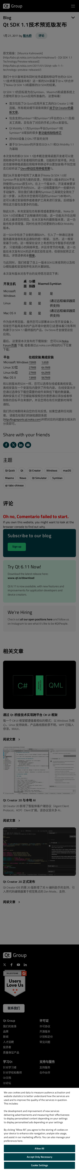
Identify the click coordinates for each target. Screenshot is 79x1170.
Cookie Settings (39, 1165)
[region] (39, 1129)
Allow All (39, 1148)
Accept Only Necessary (39, 1157)
